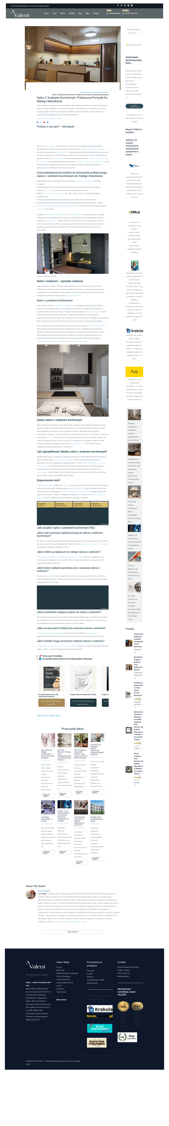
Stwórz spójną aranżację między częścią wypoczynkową (57, 206)
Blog (80, 13)
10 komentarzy (95, 757)
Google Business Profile (95, 980)
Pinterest (90, 977)
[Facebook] (118, 5)
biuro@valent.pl (123, 976)
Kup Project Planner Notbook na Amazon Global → (83, 702)
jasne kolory (47, 193)
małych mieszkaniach (97, 326)
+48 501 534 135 (123, 973)
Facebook (90, 971)
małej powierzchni (74, 214)
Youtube (90, 974)
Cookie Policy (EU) (63, 979)
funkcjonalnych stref (77, 444)
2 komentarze (45, 760)
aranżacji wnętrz (58, 158)
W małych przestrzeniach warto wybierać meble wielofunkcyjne (60, 557)
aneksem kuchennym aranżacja (92, 149)
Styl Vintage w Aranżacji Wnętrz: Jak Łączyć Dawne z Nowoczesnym (81, 754)
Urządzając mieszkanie (45, 485)
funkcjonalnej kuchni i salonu (55, 214)
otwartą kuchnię (77, 488)
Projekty (72, 13)
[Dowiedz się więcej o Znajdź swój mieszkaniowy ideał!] (97, 807)
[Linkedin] (47, 122)
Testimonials (61, 992)
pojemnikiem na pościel (84, 181)
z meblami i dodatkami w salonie (72, 491)
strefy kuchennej (91, 633)
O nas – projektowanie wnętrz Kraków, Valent (69, 922)
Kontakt (96, 13)
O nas (55, 13)
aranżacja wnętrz (51, 221)
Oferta (62, 13)
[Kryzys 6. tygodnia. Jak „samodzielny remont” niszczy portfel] (134, 556)
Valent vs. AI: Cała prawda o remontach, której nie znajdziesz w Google (64, 816)
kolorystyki (41, 209)
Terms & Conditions (63, 976)
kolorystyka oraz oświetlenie (63, 460)
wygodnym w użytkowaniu (65, 305)
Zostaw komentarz (63, 762)
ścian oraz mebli (58, 193)
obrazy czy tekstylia (71, 646)
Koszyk (59, 967)
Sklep (87, 13)
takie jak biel (51, 576)
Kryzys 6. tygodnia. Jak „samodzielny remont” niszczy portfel (133, 572)
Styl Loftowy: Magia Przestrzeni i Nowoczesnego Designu (47, 754)
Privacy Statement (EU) (64, 983)
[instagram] (121, 5)
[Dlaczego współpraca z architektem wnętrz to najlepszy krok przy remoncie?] (134, 414)
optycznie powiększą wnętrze (76, 341)
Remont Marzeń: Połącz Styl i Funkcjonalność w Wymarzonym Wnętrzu (64, 755)
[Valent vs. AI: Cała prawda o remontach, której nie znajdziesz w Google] (134, 528)
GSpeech (105, 142)
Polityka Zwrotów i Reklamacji (67, 973)
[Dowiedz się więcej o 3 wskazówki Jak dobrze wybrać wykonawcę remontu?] (81, 807)
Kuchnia (87, 491)
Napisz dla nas (92, 983)
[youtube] (125, 5)
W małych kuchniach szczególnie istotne (90, 162)
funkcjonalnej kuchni (92, 312)
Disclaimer (60, 989)
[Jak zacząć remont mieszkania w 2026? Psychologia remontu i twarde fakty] (134, 491)
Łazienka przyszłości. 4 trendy (47, 819)
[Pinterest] (44, 122)
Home (46, 13)
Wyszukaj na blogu (133, 29)
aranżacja (50, 437)
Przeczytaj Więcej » (46, 795)
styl (79, 495)
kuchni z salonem (50, 146)
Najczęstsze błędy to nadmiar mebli (50, 633)
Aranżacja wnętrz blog (48, 715)
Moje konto (60, 970)
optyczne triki (48, 190)
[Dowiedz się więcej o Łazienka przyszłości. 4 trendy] (48, 807)
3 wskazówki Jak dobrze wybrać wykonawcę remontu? (79, 821)
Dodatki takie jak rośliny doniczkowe (50, 646)
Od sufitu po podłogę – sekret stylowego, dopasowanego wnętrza (97, 749)
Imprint (59, 986)
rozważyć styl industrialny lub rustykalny (94, 544)
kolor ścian (66, 485)
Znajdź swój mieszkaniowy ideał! (96, 819)
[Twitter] (41, 122)
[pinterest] (128, 5)
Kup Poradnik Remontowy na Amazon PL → (51, 702)
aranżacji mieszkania (73, 295)
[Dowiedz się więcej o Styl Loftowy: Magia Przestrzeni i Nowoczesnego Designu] (48, 740)
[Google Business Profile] (132, 5)
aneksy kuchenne (62, 152)
